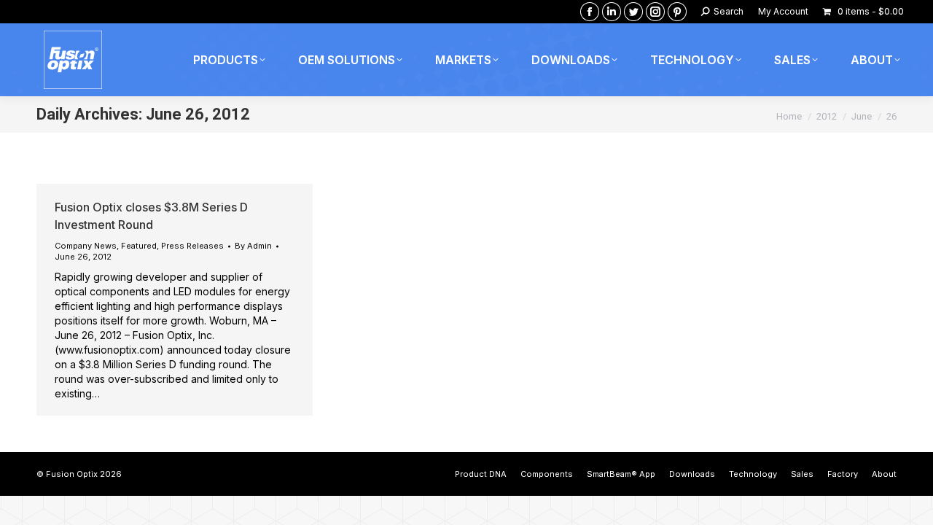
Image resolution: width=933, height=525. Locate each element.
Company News (86, 246)
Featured (139, 246)
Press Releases (192, 246)
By (253, 246)
